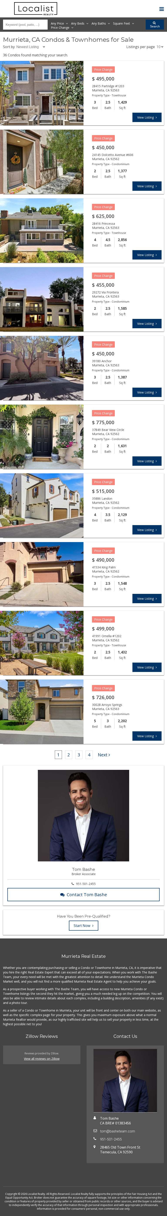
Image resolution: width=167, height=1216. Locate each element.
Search (155, 26)
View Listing (146, 117)
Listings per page (140, 46)
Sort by (9, 46)
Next (102, 755)
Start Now (82, 925)
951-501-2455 (86, 884)
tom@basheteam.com (117, 1131)
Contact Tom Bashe (87, 895)
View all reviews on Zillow (42, 1059)
